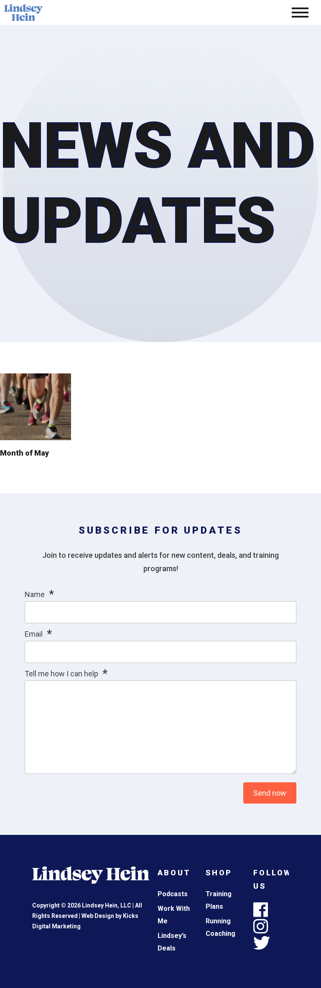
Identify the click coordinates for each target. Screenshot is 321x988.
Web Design (98, 915)
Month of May (24, 453)
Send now (269, 793)
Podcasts (173, 894)
